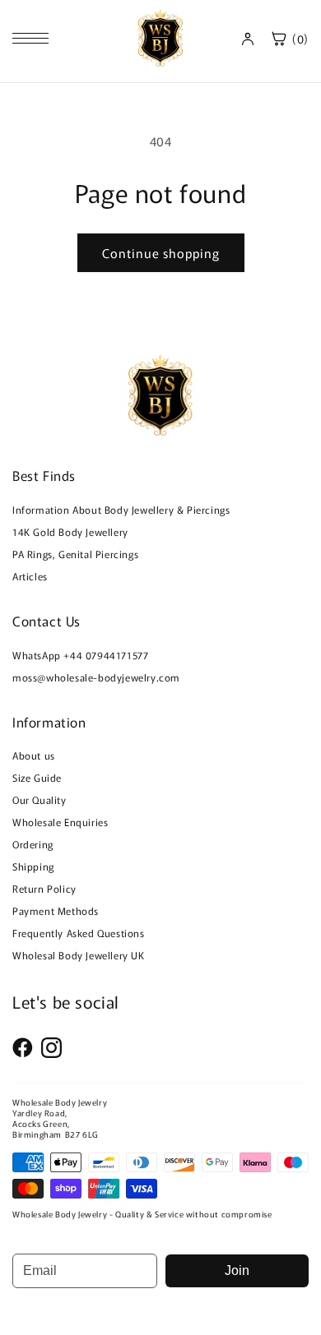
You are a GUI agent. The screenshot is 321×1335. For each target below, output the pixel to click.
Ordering (33, 844)
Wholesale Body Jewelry (59, 1102)
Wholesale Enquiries (60, 822)
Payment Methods (55, 910)
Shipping (33, 866)
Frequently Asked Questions (78, 933)
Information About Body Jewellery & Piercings (121, 509)
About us (33, 755)
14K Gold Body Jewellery (70, 531)
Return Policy (44, 888)
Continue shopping (161, 252)
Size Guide (37, 777)
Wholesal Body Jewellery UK (78, 955)
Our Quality (39, 799)
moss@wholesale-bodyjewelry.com (96, 677)
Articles (30, 576)
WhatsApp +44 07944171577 (80, 655)
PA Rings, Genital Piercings (75, 554)
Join (237, 1270)
